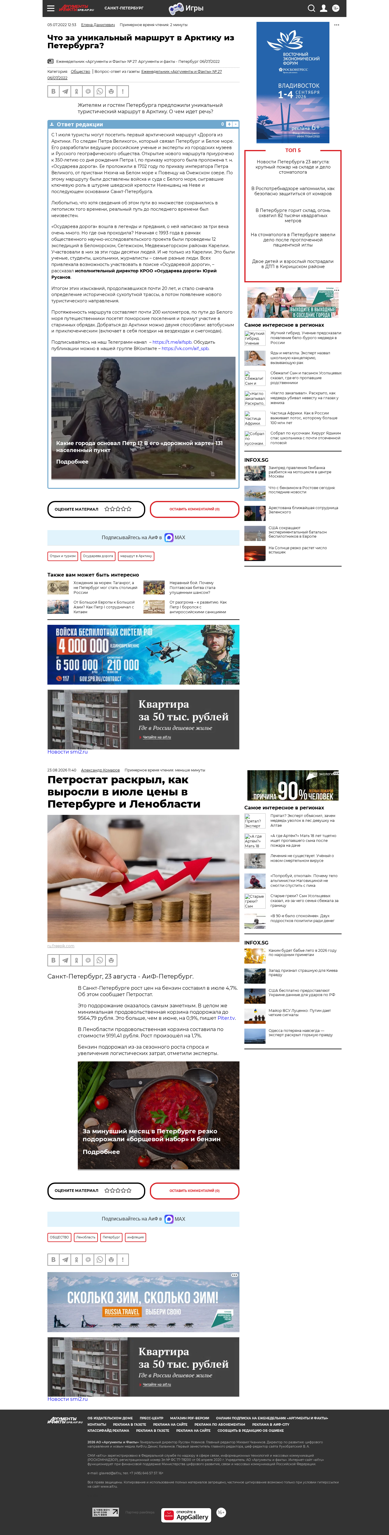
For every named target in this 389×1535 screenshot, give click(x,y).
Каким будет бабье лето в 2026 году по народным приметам (303, 952)
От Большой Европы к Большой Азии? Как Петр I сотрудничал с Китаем (104, 607)
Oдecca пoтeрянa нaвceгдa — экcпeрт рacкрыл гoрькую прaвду (301, 1033)
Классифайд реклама (108, 1431)
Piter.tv (226, 1018)
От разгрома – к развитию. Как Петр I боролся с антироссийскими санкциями (198, 607)
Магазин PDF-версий (189, 1418)
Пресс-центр (151, 1418)
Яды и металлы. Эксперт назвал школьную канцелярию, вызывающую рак (300, 358)
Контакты (97, 1425)
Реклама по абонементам (219, 1425)
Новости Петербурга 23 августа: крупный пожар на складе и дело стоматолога (293, 167)
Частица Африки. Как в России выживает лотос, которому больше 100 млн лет (303, 418)
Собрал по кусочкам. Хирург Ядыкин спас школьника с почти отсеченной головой (305, 438)
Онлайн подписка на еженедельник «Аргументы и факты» (272, 1418)
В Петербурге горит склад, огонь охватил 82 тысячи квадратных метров (293, 215)
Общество (80, 71)
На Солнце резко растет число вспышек (298, 550)
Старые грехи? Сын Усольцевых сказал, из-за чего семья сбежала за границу (304, 900)
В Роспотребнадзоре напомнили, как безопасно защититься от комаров (293, 191)
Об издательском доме (110, 1418)
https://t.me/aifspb (172, 342)
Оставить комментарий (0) (195, 509)
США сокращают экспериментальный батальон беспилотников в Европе (298, 532)
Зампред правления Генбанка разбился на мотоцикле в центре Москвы (300, 472)
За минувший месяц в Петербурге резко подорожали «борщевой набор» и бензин (152, 1135)
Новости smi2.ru (67, 752)
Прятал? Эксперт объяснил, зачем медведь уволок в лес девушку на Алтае (302, 820)
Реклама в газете (129, 1425)
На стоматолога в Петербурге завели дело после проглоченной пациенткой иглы (293, 240)
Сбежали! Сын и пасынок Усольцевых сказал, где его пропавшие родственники (306, 378)
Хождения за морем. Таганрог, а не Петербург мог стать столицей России (105, 587)
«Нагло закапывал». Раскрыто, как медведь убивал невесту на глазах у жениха (304, 398)
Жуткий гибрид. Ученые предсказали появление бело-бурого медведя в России (305, 338)
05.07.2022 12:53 (61, 24)
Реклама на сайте (170, 1425)
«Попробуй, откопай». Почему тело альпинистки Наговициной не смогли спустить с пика (304, 880)
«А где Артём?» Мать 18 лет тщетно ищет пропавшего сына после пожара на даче (303, 840)
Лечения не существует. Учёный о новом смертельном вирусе (302, 858)
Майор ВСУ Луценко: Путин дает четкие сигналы (300, 1013)
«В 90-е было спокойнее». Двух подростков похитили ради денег (302, 918)
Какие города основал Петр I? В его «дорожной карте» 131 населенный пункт (139, 446)
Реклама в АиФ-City (270, 1425)
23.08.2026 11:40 (61, 770)
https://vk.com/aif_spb (185, 348)
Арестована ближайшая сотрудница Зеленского (303, 510)
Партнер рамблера (140, 1512)
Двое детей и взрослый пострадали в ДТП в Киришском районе (293, 264)
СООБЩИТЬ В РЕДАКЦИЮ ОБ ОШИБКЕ (251, 1431)
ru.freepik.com (60, 946)
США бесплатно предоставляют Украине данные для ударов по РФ (302, 993)
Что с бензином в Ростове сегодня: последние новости (302, 490)
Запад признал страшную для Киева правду (303, 972)
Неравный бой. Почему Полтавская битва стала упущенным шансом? (192, 587)
